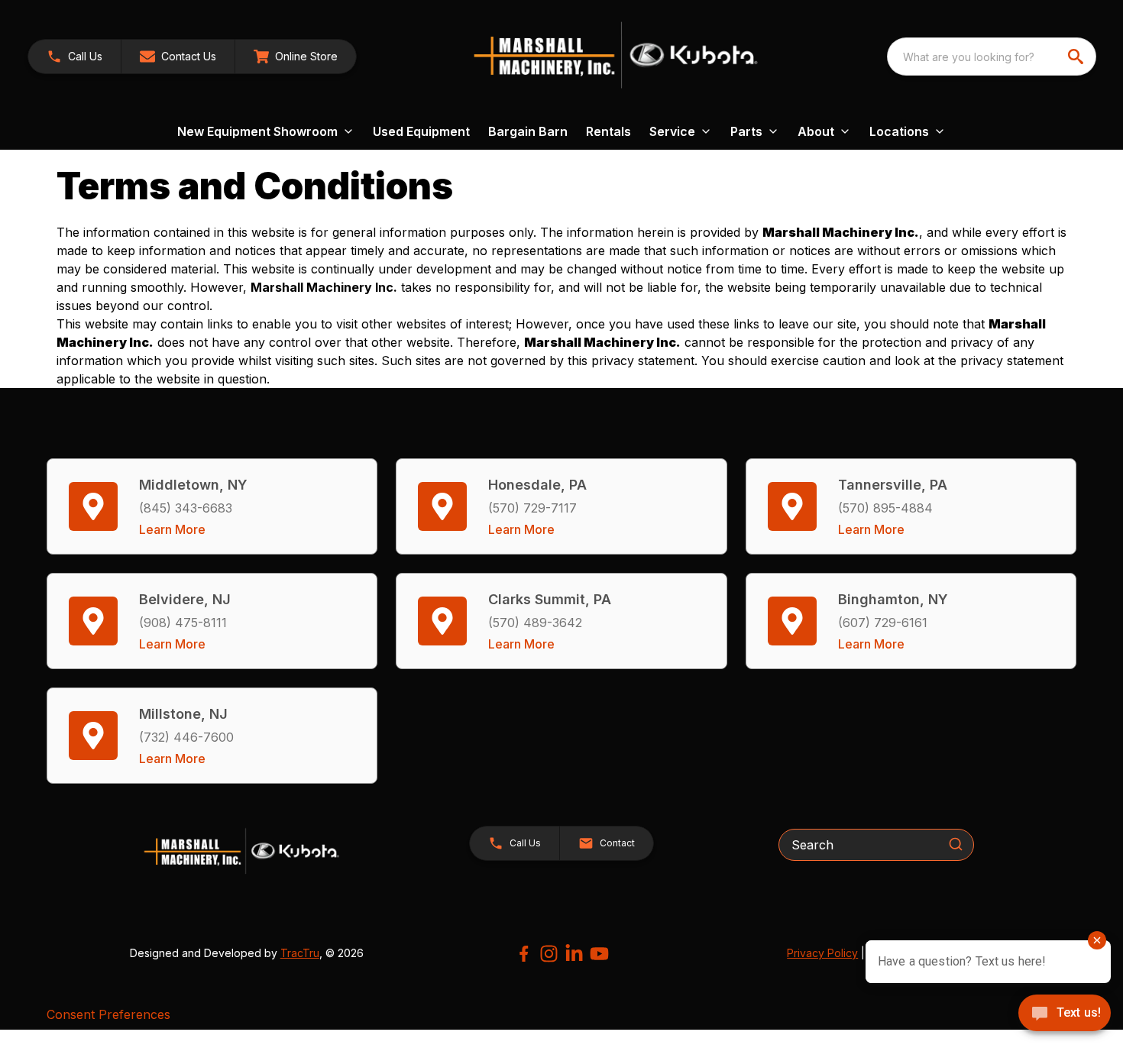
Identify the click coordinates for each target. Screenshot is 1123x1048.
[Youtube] (599, 953)
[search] (1077, 56)
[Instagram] (548, 953)
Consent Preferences (108, 1014)
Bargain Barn (528, 131)
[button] (74, 56)
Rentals (608, 131)
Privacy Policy (822, 952)
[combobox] (991, 56)
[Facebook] (523, 953)
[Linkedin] (574, 953)
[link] (296, 56)
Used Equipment (421, 131)
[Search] (955, 844)
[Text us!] (1064, 1014)
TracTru (299, 952)
